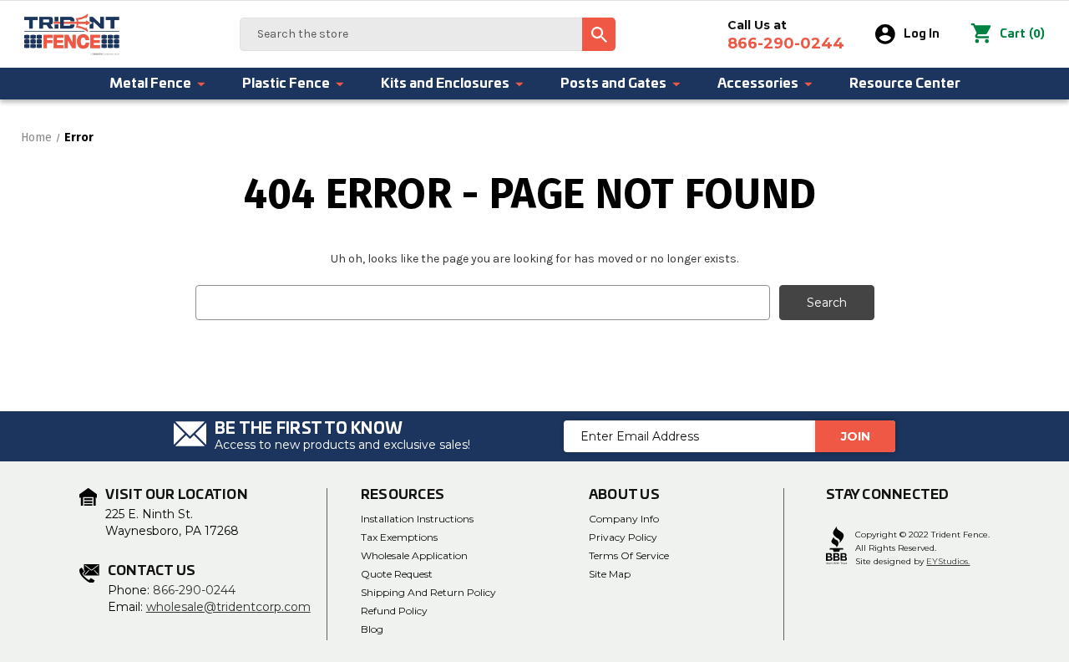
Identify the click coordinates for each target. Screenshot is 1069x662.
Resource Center (904, 83)
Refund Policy (394, 610)
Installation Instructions (417, 518)
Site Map (610, 574)
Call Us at (785, 35)
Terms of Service (629, 555)
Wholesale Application (414, 555)
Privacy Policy (623, 537)
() (1022, 34)
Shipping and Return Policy (428, 592)
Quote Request (397, 574)
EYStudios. (948, 561)
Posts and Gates (613, 83)
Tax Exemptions (399, 537)
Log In (922, 34)
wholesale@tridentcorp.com (228, 606)
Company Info (624, 518)
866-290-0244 (194, 590)
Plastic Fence (286, 83)
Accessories (757, 83)
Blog (372, 629)
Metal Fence (150, 83)
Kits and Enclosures (445, 83)
